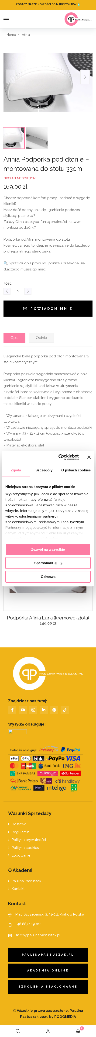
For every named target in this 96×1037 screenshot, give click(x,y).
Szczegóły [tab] (43, 470)
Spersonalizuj (45, 563)
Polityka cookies (25, 848)
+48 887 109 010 (28, 924)
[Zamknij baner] (89, 457)
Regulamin (20, 832)
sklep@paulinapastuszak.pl (37, 935)
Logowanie (21, 855)
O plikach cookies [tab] (76, 470)
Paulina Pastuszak (26, 881)
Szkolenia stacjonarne (48, 986)
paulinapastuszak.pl (48, 954)
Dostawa (19, 824)
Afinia (26, 35)
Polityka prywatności (29, 840)
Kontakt (18, 889)
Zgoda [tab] (16, 470)
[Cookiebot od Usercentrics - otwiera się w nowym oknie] (59, 457)
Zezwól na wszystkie (48, 549)
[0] (78, 1031)
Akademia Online (48, 970)
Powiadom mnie (52, 309)
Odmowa (48, 577)
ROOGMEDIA (64, 1017)
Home (11, 35)
